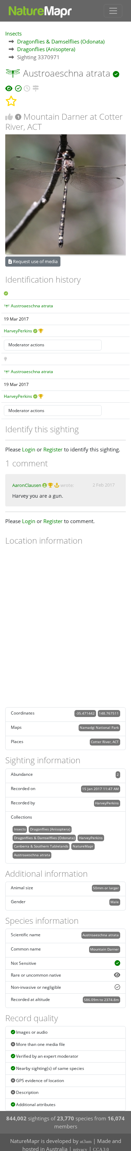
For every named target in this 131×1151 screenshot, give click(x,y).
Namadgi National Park (99, 727)
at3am (86, 1141)
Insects (13, 33)
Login (28, 449)
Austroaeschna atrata (32, 306)
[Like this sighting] (9, 117)
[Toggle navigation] (113, 10)
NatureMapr (83, 846)
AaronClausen (26, 485)
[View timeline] (27, 87)
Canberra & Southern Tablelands (41, 846)
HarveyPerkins (18, 331)
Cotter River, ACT (105, 741)
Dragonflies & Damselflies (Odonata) (60, 41)
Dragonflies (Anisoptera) (46, 49)
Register (53, 449)
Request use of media (35, 261)
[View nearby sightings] (35, 87)
